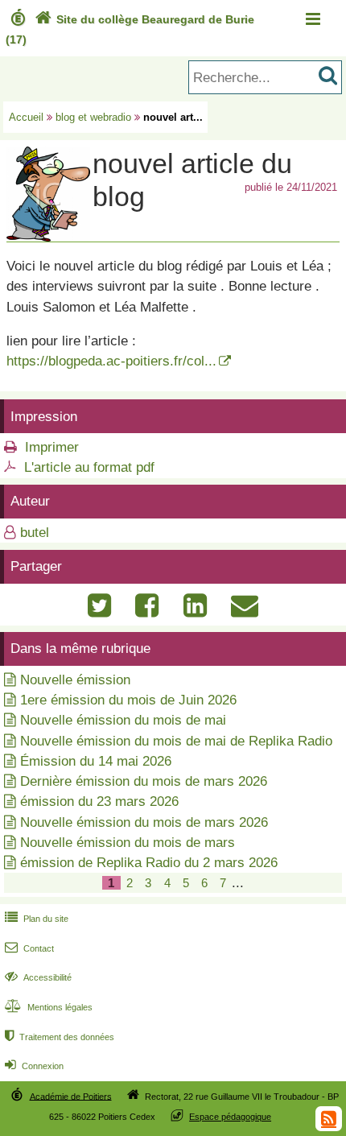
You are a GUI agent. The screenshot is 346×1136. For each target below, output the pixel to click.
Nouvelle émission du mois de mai (123, 720)
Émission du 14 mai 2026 (95, 761)
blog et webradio (93, 117)
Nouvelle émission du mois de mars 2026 (144, 822)
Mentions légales (49, 1007)
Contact (29, 948)
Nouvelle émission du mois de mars (127, 842)
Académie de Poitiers (71, 1096)
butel (34, 532)
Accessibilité (38, 977)
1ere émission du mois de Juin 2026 (128, 700)
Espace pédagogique (230, 1117)
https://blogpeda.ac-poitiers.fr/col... (111, 361)
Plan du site (36, 918)
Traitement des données (59, 1037)
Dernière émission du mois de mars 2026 (143, 781)
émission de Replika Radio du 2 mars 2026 (149, 862)
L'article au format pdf (89, 467)
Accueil (26, 117)
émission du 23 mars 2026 (99, 801)
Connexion (34, 1066)
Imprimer (52, 447)
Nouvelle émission (75, 680)
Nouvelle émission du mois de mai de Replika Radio (176, 741)
